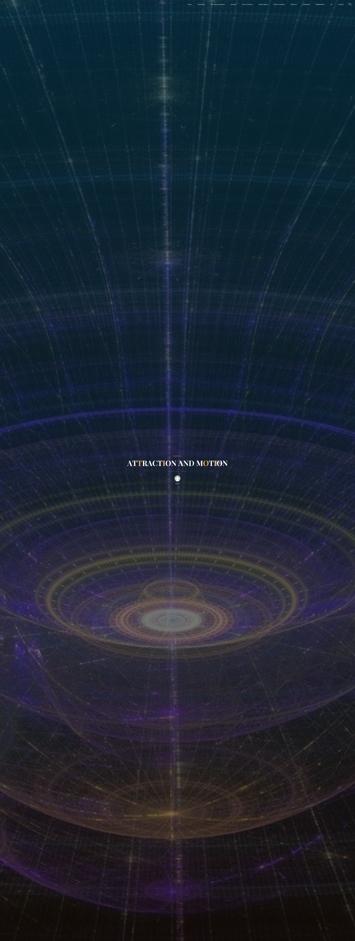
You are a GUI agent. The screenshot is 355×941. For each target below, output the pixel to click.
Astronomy (177, 456)
